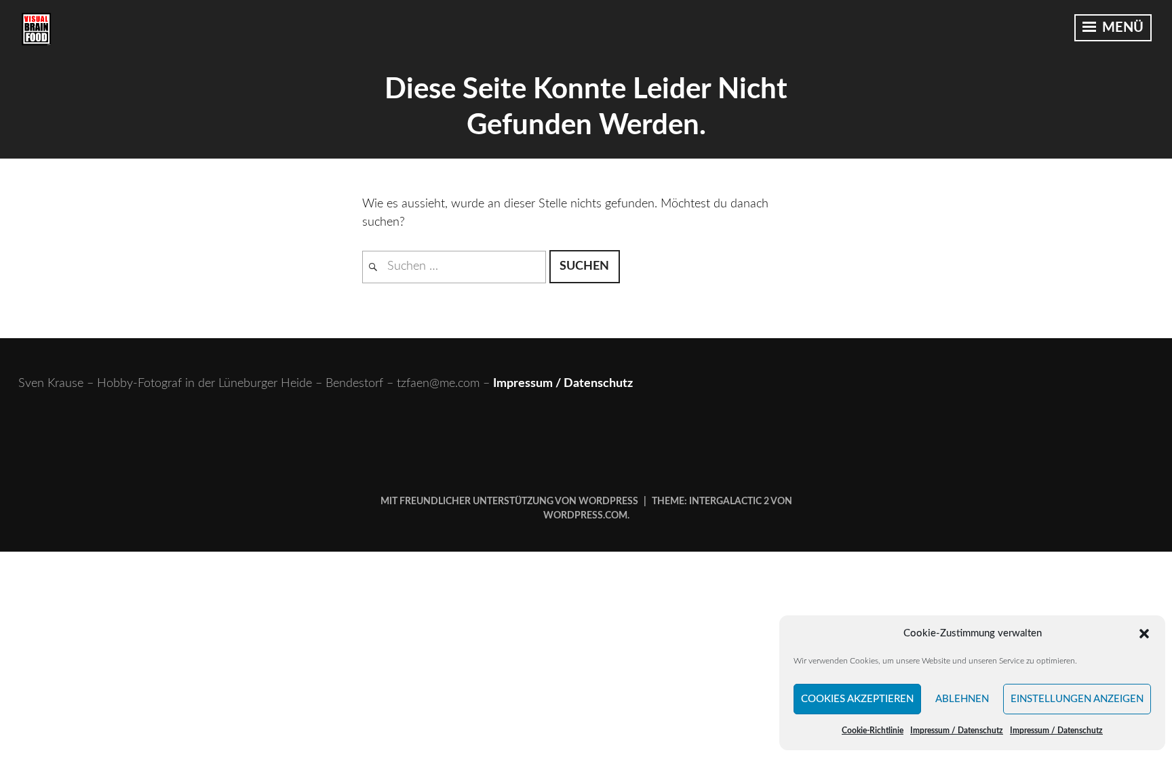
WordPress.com (585, 515)
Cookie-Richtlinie (872, 731)
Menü (1121, 28)
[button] (1144, 633)
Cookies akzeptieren (857, 699)
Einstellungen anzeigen (1077, 699)
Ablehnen (962, 699)
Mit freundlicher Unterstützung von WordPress (509, 501)
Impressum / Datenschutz (956, 731)
